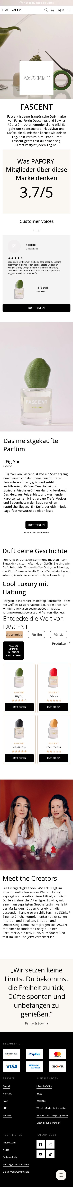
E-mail (6, 1086)
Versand (7, 1115)
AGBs (6, 1149)
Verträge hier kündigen (16, 1164)
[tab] (14, 634)
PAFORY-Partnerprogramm (52, 1115)
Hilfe (5, 1108)
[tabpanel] (36, 707)
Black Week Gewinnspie (16, 1171)
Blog (39, 1093)
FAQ (5, 1100)
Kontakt (7, 1093)
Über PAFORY (44, 1086)
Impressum (9, 1142)
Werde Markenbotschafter (51, 1108)
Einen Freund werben (48, 1122)
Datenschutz (10, 1157)
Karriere (41, 1100)
